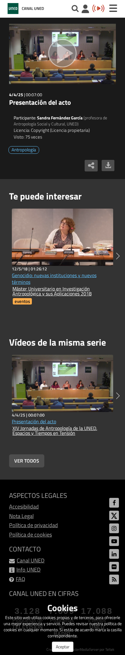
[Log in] (85, 10)
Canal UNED (31, 560)
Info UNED (28, 569)
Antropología (24, 149)
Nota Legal (21, 516)
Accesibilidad (24, 506)
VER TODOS (26, 460)
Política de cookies (30, 534)
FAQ (20, 579)
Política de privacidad (33, 525)
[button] (118, 256)
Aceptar (62, 646)
